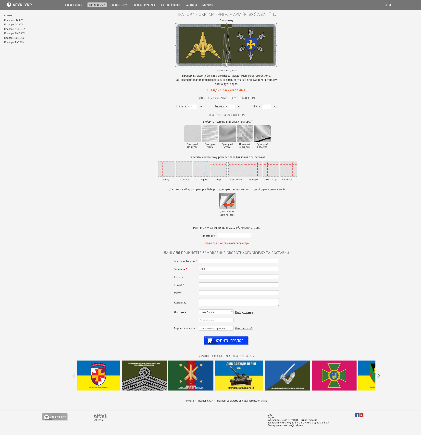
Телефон (180, 269)
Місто (177, 293)
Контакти (207, 4)
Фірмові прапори (171, 4)
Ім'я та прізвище (185, 261)
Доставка (192, 4)
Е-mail (179, 285)
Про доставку (226, 20)
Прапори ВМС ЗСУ (14, 33)
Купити (226, 337)
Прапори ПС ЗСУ (13, 24)
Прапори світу (118, 4)
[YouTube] (361, 416)
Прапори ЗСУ (97, 4)
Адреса (178, 277)
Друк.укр (101, 414)
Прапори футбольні (144, 4)
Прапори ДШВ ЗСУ (14, 28)
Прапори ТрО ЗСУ (14, 42)
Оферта (98, 419)
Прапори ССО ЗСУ (14, 37)
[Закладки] (386, 5)
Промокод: (209, 236)
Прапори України (74, 4)
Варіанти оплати (184, 328)
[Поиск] (390, 5)
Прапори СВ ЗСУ (13, 20)
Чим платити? (244, 328)
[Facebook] (357, 416)
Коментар (180, 302)
